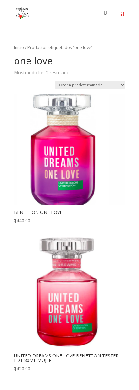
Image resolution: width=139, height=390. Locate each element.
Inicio (19, 47)
